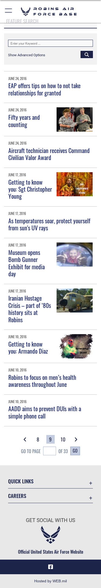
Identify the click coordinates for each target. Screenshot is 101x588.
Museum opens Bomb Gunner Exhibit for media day (26, 263)
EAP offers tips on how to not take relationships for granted (44, 89)
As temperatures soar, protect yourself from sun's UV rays (49, 224)
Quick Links (20, 481)
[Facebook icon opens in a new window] (51, 567)
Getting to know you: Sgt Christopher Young (30, 189)
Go (75, 450)
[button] (9, 11)
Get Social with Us (50, 520)
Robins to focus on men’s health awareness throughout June (42, 380)
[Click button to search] (87, 54)
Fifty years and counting (24, 120)
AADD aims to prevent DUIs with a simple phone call (44, 412)
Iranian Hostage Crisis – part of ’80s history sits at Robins (29, 309)
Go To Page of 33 (44, 451)
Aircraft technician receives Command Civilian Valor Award (49, 154)
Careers (17, 496)
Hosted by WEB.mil (50, 581)
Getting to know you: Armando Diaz (28, 347)
